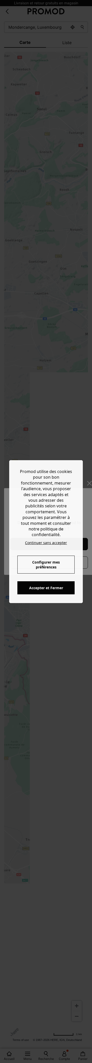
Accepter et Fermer (46, 587)
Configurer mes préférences (46, 564)
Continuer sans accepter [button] (46, 542)
